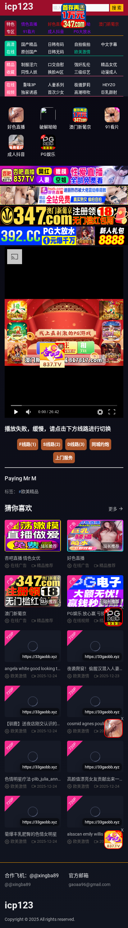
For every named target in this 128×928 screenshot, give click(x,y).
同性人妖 (29, 72)
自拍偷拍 (82, 44)
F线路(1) (27, 444)
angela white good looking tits (33, 668)
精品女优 (109, 64)
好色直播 (76, 558)
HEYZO (109, 84)
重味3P (29, 84)
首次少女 (56, 92)
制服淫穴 (29, 64)
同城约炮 (100, 444)
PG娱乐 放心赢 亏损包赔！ (92, 613)
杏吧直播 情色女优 (22, 558)
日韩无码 (56, 51)
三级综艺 (82, 72)
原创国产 (29, 51)
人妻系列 (56, 84)
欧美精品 (30, 491)
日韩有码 (56, 44)
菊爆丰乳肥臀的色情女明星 (31, 834)
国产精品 (29, 44)
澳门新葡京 (15, 613)
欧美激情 (82, 51)
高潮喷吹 (82, 92)
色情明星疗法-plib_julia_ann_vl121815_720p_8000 (53, 778)
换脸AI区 (56, 72)
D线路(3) (76, 444)
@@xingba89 (18, 884)
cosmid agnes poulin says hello (96, 723)
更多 (112, 508)
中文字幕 (109, 44)
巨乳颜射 (109, 92)
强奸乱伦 (82, 64)
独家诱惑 (29, 92)
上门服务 (64, 457)
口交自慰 (56, 64)
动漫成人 (109, 72)
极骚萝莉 (82, 84)
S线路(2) (51, 444)
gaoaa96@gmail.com (89, 884)
